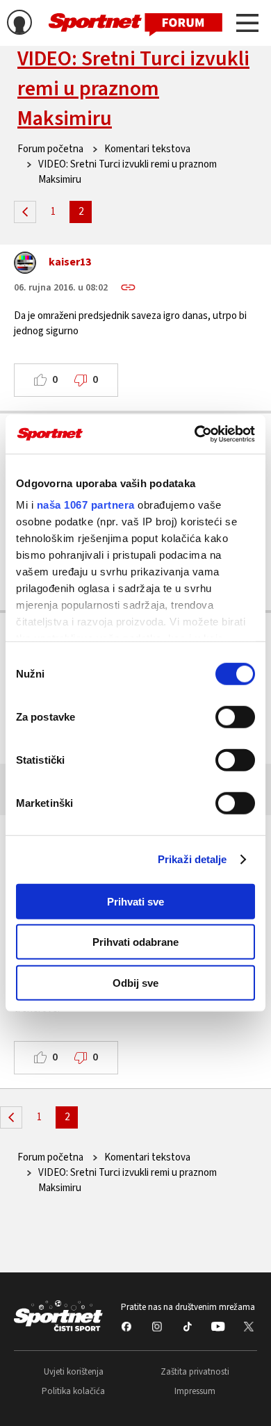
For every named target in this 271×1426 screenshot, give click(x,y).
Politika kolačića (73, 1391)
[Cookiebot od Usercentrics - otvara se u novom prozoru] (195, 434)
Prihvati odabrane (135, 942)
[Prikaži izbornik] (247, 25)
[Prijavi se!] (19, 24)
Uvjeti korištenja (74, 1372)
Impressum (194, 1391)
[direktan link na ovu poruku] (128, 287)
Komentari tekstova (147, 149)
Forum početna (50, 149)
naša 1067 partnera (86, 505)
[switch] (235, 716)
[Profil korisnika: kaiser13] (25, 266)
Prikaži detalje (192, 859)
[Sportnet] (135, 23)
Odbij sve (135, 982)
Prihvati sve (135, 901)
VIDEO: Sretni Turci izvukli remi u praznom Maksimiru (133, 88)
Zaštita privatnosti (195, 1372)
